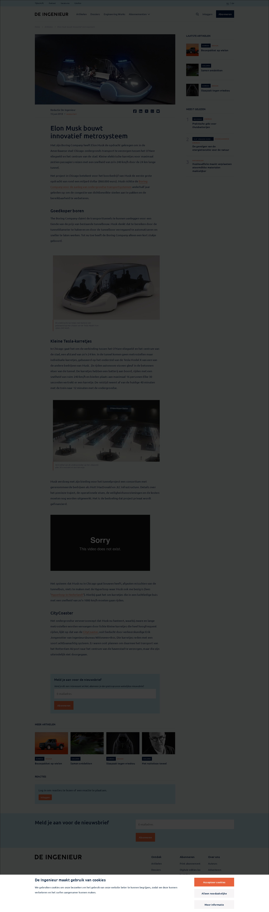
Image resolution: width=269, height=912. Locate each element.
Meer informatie (214, 904)
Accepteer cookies (214, 882)
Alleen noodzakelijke (214, 893)
